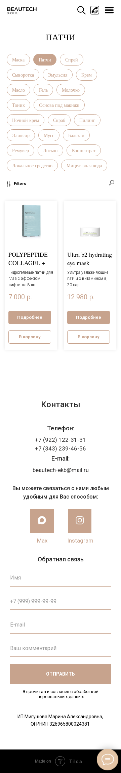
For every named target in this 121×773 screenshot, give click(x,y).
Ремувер (20, 150)
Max (42, 540)
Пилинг (87, 120)
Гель (43, 90)
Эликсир (21, 135)
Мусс (49, 135)
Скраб (59, 120)
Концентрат (83, 150)
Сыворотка (23, 75)
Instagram (80, 540)
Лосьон (50, 150)
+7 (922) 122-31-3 (59, 439)
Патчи (45, 59)
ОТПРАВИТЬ (60, 674)
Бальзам (76, 135)
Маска (18, 59)
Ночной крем (25, 120)
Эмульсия (57, 75)
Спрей (71, 59)
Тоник (18, 105)
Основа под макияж (59, 105)
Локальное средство (32, 165)
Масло (18, 90)
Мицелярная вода (84, 165)
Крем (86, 75)
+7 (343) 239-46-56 (60, 448)
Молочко (71, 90)
